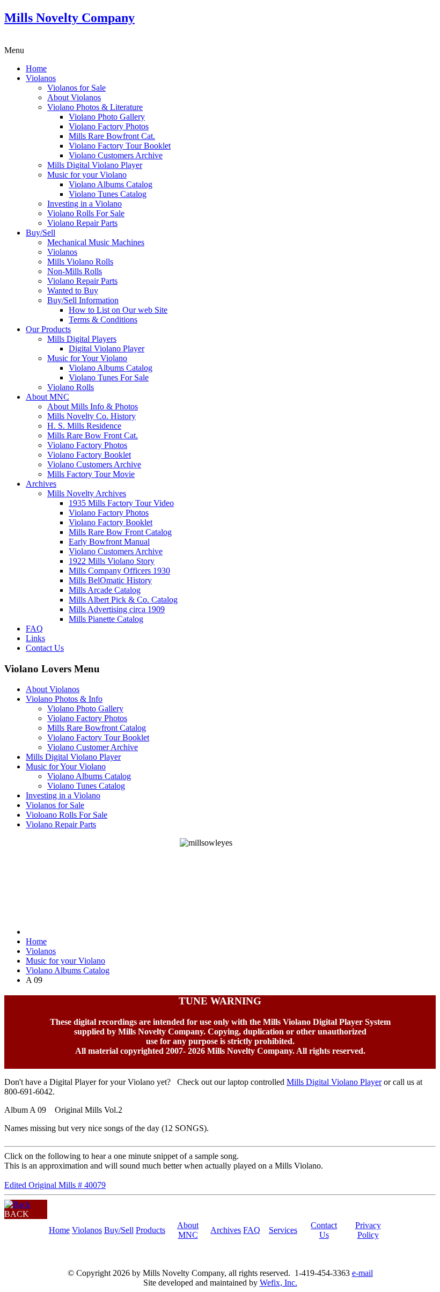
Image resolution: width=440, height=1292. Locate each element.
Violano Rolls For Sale (85, 213)
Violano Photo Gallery (107, 116)
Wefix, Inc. (278, 1282)
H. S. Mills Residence (84, 425)
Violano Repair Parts (82, 222)
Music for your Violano (87, 174)
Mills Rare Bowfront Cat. (112, 136)
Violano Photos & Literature (95, 107)
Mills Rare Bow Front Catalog (120, 532)
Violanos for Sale (76, 87)
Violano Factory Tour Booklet (120, 145)
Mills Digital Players (81, 338)
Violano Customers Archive (116, 155)
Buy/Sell (40, 232)
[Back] (17, 1204)
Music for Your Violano (87, 358)
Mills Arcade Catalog (105, 589)
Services (283, 1230)
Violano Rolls (70, 387)
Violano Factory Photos (109, 126)
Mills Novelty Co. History (91, 416)
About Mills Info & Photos (92, 406)
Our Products (48, 329)
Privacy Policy (368, 1230)
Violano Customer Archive (92, 747)
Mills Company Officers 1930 (119, 570)
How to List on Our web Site (118, 309)
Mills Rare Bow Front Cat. (92, 435)
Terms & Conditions (103, 319)
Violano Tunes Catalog (107, 194)
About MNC (47, 396)
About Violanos (74, 97)
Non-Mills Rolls (74, 271)
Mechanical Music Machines (95, 242)
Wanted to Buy (72, 290)
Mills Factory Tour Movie (91, 474)
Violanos (41, 78)
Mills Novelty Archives (86, 493)
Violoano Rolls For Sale (66, 814)
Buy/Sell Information (83, 300)
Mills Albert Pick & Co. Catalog (123, 599)
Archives (41, 483)
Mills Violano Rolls (80, 261)
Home (36, 68)
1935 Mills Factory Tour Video (121, 503)
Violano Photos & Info (64, 698)
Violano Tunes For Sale (109, 377)
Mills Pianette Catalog (106, 618)
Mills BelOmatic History (110, 580)
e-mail (362, 1273)
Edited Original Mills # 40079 (55, 1185)
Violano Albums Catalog (110, 184)
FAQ (34, 628)
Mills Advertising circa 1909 (117, 609)
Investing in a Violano (84, 203)
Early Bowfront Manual (109, 541)
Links (35, 638)
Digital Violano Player (106, 348)
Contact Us (45, 647)
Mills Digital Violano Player (94, 165)
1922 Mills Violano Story (112, 561)
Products (150, 1230)
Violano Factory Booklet (89, 454)
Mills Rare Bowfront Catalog (96, 727)
